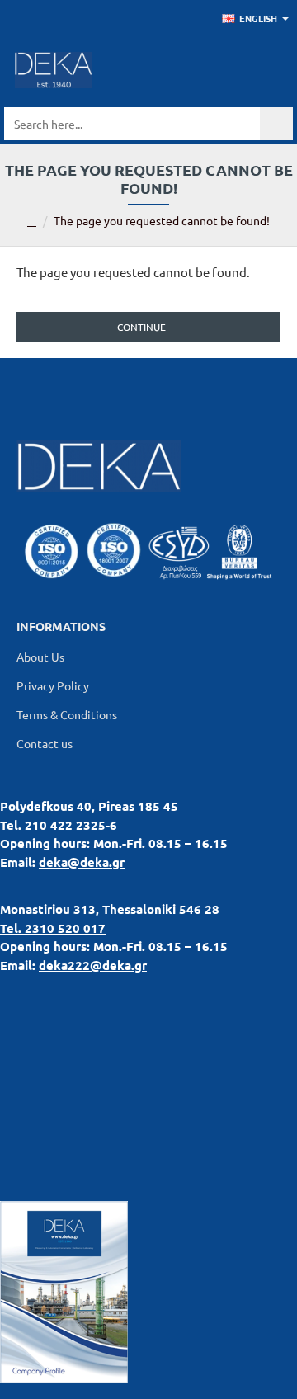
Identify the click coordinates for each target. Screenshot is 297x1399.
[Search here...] (276, 123)
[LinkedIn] (107, 390)
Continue (141, 326)
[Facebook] (148, 390)
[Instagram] (189, 390)
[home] (31, 222)
